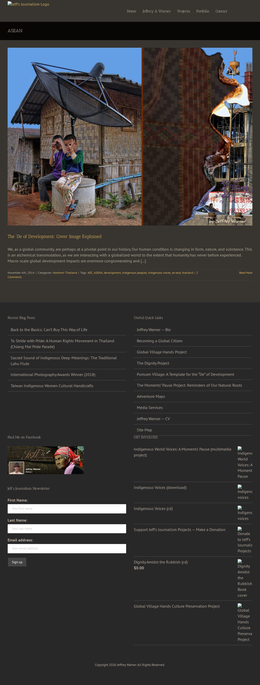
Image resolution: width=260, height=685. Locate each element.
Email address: (20, 539)
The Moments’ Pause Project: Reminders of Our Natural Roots (189, 385)
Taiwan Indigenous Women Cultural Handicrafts (52, 385)
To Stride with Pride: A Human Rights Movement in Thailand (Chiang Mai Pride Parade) (62, 343)
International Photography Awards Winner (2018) (53, 374)
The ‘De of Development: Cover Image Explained (55, 236)
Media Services (150, 407)
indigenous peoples (134, 273)
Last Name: (17, 520)
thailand (187, 273)
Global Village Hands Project (162, 351)
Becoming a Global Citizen (160, 340)
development (112, 273)
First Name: (18, 500)
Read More (245, 273)
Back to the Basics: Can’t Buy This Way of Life (49, 329)
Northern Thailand (65, 273)
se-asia (176, 273)
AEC (90, 273)
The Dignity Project (153, 363)
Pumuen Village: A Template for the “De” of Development (185, 374)
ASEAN (98, 273)
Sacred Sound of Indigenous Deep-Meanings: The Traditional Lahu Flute (64, 360)
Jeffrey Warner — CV (153, 418)
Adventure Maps (151, 396)
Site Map (144, 429)
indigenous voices (159, 273)
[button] (244, 11)
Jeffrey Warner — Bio (154, 329)
